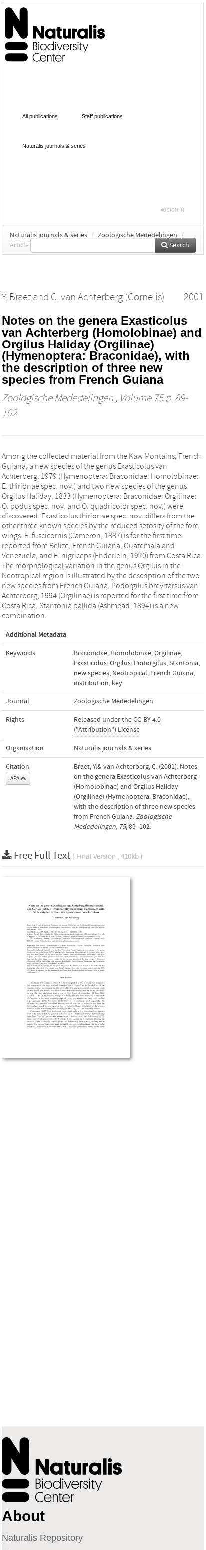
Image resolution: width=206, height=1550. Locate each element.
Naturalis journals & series (54, 146)
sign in (175, 210)
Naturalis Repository (42, 1538)
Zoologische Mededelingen (138, 235)
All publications (40, 116)
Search (179, 245)
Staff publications (102, 116)
